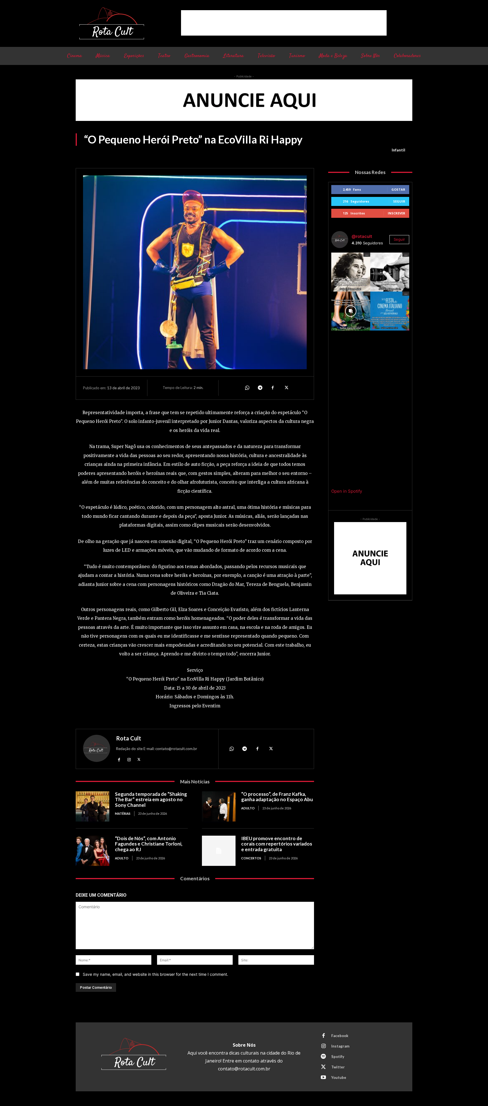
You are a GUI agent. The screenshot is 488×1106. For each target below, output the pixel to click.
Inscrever (396, 213)
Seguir (399, 201)
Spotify (337, 1056)
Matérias (122, 813)
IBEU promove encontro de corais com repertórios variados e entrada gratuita (276, 843)
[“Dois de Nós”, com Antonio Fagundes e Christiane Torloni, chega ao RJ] (92, 851)
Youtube (338, 1077)
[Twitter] (285, 388)
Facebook (339, 1035)
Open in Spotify (346, 491)
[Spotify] (323, 1057)
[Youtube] (323, 1078)
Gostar (398, 189)
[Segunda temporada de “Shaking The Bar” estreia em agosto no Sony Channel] (92, 806)
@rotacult (362, 236)
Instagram (340, 1046)
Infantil (398, 149)
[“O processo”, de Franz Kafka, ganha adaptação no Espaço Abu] (219, 806)
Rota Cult (128, 738)
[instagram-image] (350, 272)
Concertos (251, 858)
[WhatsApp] (246, 388)
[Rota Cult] (96, 749)
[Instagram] (129, 759)
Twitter (338, 1067)
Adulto (248, 808)
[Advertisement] (284, 23)
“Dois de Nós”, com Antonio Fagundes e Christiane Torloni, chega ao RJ (148, 843)
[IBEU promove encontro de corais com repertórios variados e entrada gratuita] (219, 851)
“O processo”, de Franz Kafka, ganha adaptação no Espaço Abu (277, 797)
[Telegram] (259, 388)
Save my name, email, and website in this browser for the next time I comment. (155, 974)
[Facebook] (272, 388)
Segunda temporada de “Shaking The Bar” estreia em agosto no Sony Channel (151, 799)
